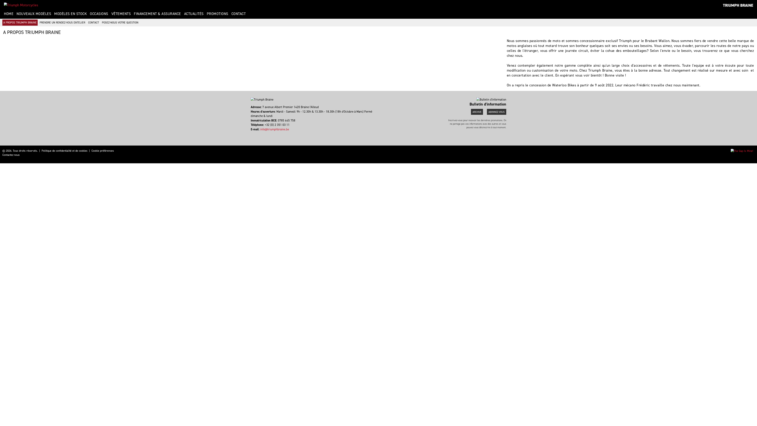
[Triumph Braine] (21, 5)
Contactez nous (11, 155)
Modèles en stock (70, 13)
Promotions (217, 13)
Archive (477, 112)
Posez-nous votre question (120, 22)
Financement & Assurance (157, 13)
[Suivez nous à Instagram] (253, 134)
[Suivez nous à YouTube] (254, 134)
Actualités (194, 13)
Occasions (99, 13)
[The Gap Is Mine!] (742, 151)
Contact (238, 13)
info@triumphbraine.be (274, 129)
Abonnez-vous (497, 112)
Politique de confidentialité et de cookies (65, 151)
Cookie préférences (102, 151)
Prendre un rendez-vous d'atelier (62, 22)
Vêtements (121, 13)
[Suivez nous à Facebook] (251, 134)
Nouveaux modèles (34, 13)
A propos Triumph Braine (20, 22)
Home (8, 13)
